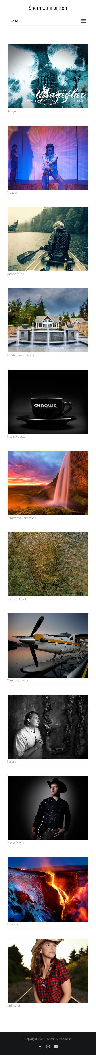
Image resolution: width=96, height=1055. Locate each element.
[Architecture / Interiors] (48, 320)
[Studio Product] (48, 402)
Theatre (12, 192)
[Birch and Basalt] (48, 564)
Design (11, 111)
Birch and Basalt (17, 599)
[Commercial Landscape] (48, 483)
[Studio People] (48, 808)
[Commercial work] (48, 645)
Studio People (15, 843)
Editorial (12, 761)
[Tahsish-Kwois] (48, 239)
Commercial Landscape (21, 518)
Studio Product (16, 436)
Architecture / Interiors (20, 355)
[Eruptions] (48, 889)
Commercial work (17, 680)
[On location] (48, 971)
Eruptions (13, 924)
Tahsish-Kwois (15, 274)
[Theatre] (48, 158)
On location (14, 1005)
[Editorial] (48, 727)
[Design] (48, 76)
